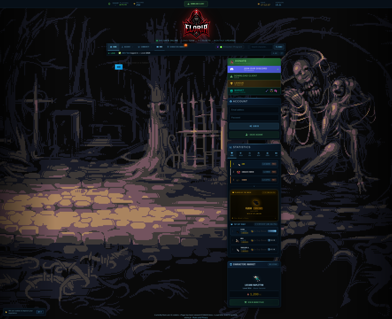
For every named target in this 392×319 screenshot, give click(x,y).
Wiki (161, 47)
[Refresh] (281, 53)
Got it (40, 312)
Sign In (256, 126)
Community (145, 47)
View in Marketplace (256, 302)
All (276, 53)
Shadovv (244, 180)
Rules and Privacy (200, 318)
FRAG (250, 155)
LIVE (276, 155)
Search (280, 47)
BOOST (258, 155)
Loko (243, 164)
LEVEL (232, 155)
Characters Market (178, 46)
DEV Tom (126, 53)
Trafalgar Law (245, 248)
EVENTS (267, 155)
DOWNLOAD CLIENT (197, 4)
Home (115, 47)
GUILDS (241, 155)
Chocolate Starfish (248, 172)
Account (127, 47)
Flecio (249, 208)
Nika (242, 238)
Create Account (256, 134)
